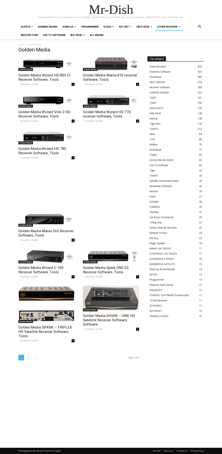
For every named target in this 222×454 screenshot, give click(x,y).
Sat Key (124, 26)
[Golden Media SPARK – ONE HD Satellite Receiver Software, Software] (111, 298)
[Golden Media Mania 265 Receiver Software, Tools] (46, 219)
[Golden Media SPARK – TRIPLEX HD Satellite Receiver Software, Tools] (46, 304)
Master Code (29, 35)
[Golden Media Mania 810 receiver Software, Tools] (111, 63)
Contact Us (181, 450)
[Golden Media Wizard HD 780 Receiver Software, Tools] (46, 137)
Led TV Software (54, 35)
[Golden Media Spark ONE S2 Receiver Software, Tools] (111, 256)
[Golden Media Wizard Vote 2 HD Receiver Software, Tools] (46, 100)
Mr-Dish (157, 450)
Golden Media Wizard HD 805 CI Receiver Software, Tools (44, 77)
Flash (107, 26)
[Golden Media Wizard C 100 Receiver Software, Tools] (46, 256)
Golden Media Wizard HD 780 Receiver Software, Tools (42, 151)
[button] (199, 27)
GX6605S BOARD (47, 26)
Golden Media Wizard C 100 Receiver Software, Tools (40, 270)
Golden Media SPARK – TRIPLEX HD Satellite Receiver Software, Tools (45, 331)
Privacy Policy (197, 450)
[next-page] (36, 357)
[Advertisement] (78, 189)
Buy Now (76, 35)
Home (21, 44)
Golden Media (25, 69)
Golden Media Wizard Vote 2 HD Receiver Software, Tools (44, 114)
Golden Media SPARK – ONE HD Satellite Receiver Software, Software (109, 320)
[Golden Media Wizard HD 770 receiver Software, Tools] (111, 100)
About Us (168, 450)
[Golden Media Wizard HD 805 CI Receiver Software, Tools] (46, 63)
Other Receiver (167, 26)
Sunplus (67, 26)
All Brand (97, 35)
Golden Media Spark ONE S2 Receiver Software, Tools (106, 270)
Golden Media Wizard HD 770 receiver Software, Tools (107, 114)
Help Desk (142, 26)
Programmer (90, 26)
